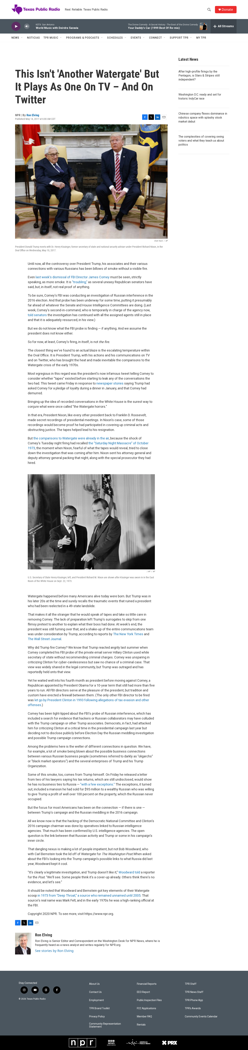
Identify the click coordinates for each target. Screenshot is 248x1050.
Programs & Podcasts (82, 37)
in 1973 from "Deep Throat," (57, 895)
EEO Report (143, 992)
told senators (37, 315)
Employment (96, 1000)
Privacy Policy (97, 1016)
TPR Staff (190, 984)
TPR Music (51, 37)
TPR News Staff (194, 992)
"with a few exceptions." (97, 784)
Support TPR (179, 37)
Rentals (141, 1024)
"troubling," (79, 282)
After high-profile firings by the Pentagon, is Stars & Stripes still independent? (199, 75)
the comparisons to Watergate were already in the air (71, 438)
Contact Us (95, 992)
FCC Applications (146, 1008)
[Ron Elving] (23, 943)
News (15, 37)
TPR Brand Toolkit (99, 1008)
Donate (227, 9)
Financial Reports (146, 984)
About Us (94, 984)
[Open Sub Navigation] (22, 37)
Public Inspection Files (149, 1000)
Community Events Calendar (201, 1016)
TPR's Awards (193, 1008)
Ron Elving (33, 115)
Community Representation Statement (105, 1025)
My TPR (201, 37)
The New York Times (128, 634)
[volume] (27, 26)
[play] (16, 26)
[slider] (32, 26)
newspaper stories (109, 383)
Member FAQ (144, 1016)
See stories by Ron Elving (54, 950)
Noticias (33, 37)
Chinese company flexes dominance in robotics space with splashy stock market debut (202, 117)
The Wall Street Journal (44, 639)
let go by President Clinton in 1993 (59, 700)
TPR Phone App (194, 1000)
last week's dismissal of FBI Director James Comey (72, 277)
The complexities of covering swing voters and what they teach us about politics (201, 140)
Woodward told (129, 872)
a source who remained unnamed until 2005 (109, 895)
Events (136, 37)
